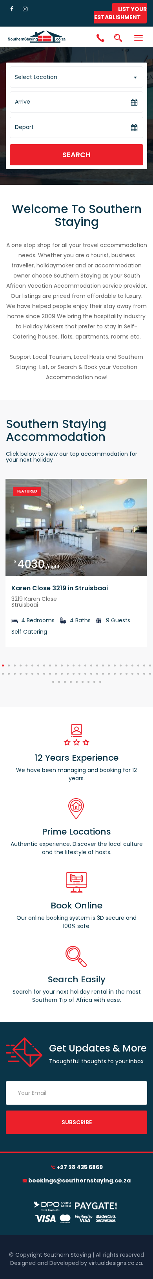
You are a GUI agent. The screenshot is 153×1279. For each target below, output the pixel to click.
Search (76, 154)
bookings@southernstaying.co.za (79, 1180)
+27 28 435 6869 (79, 1167)
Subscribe (77, 1122)
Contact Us (100, 38)
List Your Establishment (120, 13)
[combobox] (76, 77)
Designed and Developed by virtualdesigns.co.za (76, 1263)
